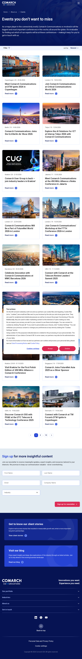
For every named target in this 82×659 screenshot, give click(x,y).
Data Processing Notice (19, 343)
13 (46, 435)
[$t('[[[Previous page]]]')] (30, 435)
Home (6, 12)
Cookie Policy (35, 343)
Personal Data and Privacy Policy (41, 641)
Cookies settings (33, 348)
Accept (50, 348)
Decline (67, 348)
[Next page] (51, 435)
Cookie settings (41, 646)
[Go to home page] (9, 3)
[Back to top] (41, 626)
